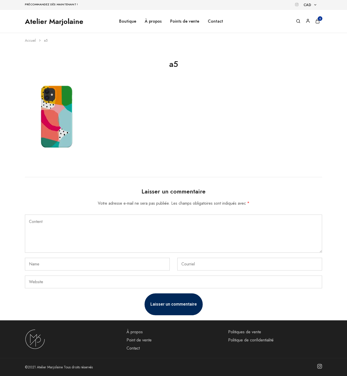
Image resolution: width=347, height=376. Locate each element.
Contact (215, 21)
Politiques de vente (244, 332)
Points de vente (184, 21)
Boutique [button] (127, 21)
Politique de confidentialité (251, 340)
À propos (153, 21)
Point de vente (139, 340)
